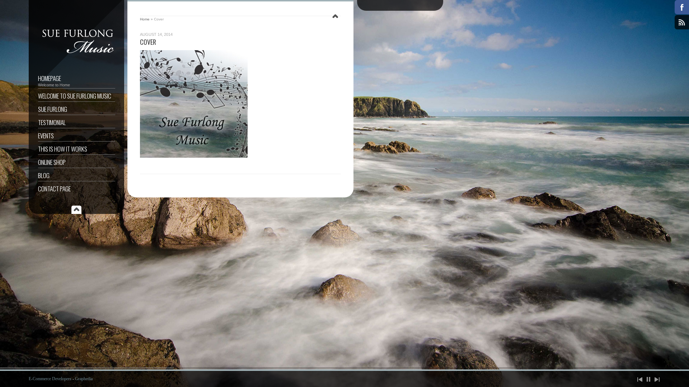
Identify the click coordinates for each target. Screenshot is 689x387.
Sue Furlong (52, 109)
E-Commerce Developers (50, 378)
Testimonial (52, 122)
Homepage (54, 80)
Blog (44, 175)
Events (46, 135)
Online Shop (52, 162)
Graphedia (84, 378)
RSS (682, 22)
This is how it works (62, 148)
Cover (148, 42)
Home (145, 19)
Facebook (682, 7)
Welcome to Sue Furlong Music (74, 95)
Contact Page (54, 188)
